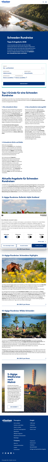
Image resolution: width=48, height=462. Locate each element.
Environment (17, 449)
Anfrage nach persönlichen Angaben (38, 449)
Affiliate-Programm (18, 433)
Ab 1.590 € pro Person (23, 304)
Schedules (32, 425)
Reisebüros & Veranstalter (20, 435)
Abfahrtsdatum (6, 75)
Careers (15, 447)
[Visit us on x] (14, 453)
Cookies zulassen (39, 245)
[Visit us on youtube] (8, 453)
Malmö (12, 150)
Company (17, 440)
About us (16, 443)
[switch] (18, 237)
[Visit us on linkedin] (11, 453)
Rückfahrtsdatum (19, 75)
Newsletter (16, 431)
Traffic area (32, 423)
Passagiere (17, 420)
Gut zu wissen (17, 423)
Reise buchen (30, 83)
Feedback (32, 445)
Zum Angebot (14, 406)
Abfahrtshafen (6, 71)
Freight (32, 420)
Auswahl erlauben (24, 245)
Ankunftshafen (27, 71)
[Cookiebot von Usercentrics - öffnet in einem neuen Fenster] (41, 215)
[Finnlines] (5, 2)
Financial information (18, 445)
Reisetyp (5, 66)
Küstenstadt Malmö (12, 388)
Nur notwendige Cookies (8, 245)
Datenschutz (33, 443)
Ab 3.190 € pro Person (23, 358)
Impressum (32, 440)
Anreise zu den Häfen (18, 425)
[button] (43, 2)
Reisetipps (16, 437)
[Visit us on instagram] (6, 453)
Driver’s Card (33, 429)
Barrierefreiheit (33, 447)
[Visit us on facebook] (3, 453)
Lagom (27, 112)
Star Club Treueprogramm (20, 429)
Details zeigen (41, 241)
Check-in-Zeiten (17, 427)
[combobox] (3, 68)
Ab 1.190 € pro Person (23, 249)
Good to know (33, 427)
